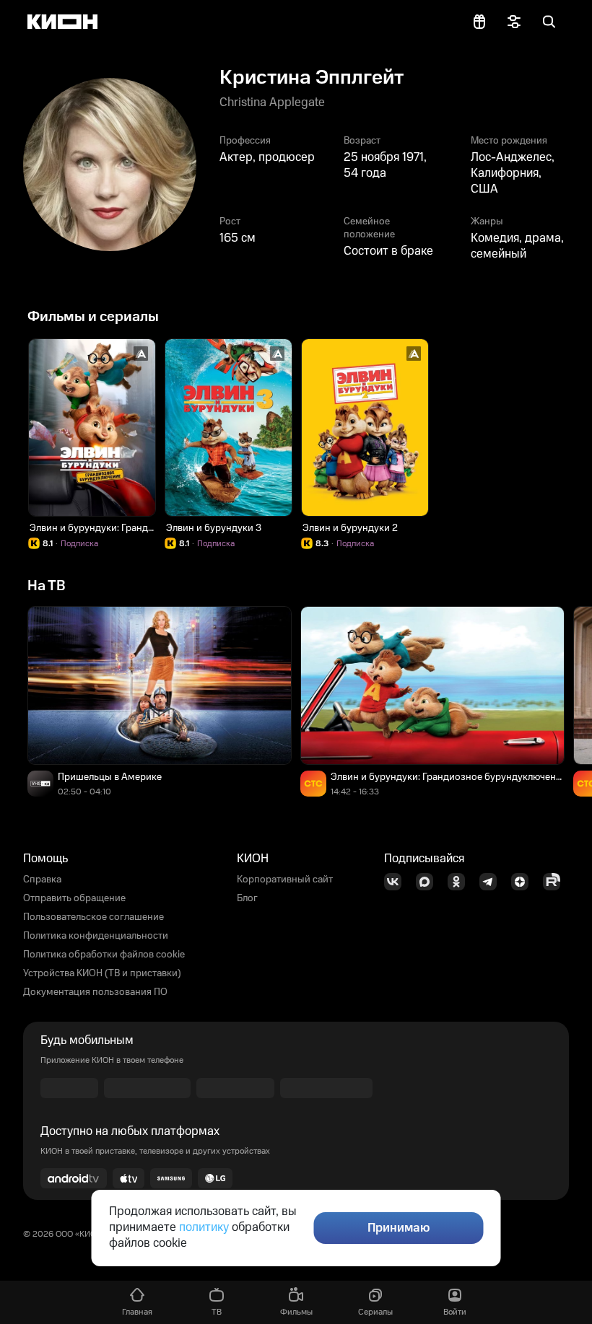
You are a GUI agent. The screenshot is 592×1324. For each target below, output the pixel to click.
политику (204, 1227)
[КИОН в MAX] (429, 881)
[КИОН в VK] (397, 881)
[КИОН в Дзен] (524, 881)
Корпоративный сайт (285, 879)
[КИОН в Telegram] (492, 881)
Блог (247, 898)
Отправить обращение (74, 898)
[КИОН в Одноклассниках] (461, 881)
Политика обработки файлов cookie (104, 954)
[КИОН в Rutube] (556, 881)
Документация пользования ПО (95, 992)
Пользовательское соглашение (93, 917)
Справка (42, 879)
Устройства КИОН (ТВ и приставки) (102, 973)
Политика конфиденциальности (95, 935)
